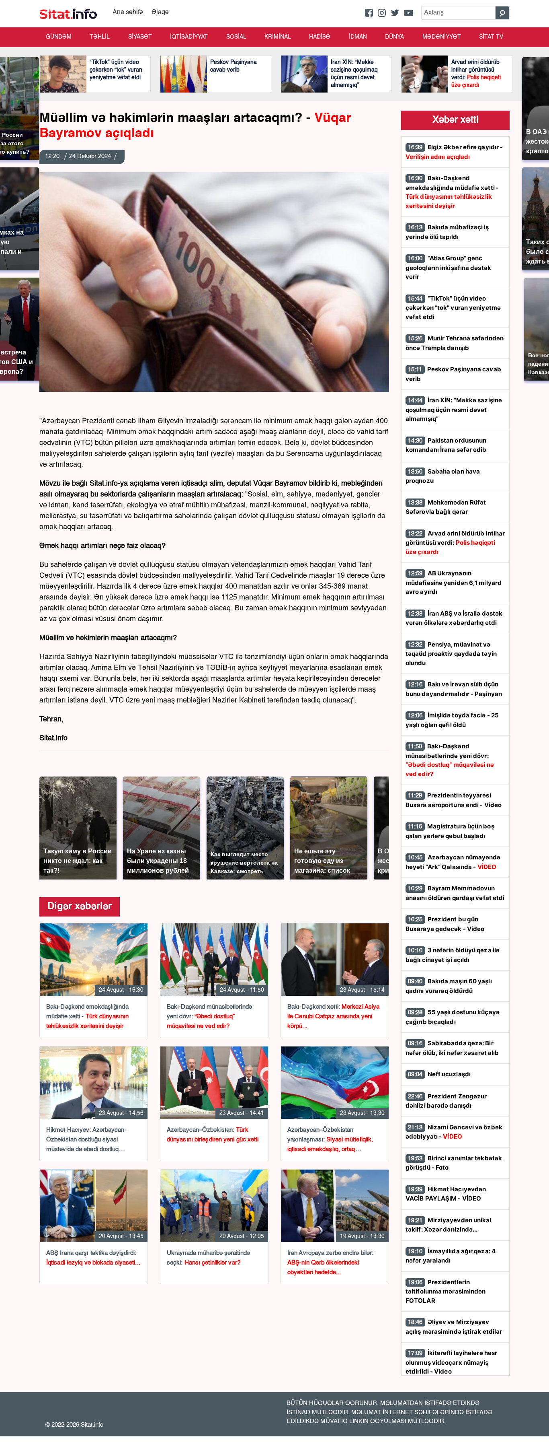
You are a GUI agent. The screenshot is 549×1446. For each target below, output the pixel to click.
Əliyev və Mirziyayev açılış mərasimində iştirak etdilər (454, 1326)
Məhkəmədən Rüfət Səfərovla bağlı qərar (446, 507)
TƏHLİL (100, 37)
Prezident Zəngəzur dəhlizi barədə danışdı (446, 1101)
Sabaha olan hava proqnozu (443, 476)
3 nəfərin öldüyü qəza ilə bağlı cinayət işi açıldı (453, 955)
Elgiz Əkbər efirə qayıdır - (454, 152)
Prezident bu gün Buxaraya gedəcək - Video (445, 924)
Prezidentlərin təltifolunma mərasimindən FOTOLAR (446, 1291)
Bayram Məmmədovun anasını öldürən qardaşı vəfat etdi (455, 893)
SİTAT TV (491, 37)
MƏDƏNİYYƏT (441, 37)
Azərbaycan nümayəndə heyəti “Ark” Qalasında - (453, 862)
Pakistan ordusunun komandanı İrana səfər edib (446, 445)
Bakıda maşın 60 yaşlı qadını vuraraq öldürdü (449, 986)
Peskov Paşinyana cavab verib (453, 374)
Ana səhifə (128, 12)
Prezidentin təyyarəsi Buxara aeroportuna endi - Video (454, 800)
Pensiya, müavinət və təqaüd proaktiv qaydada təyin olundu (451, 654)
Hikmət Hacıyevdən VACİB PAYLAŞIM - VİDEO (446, 1194)
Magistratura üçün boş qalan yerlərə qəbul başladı (450, 831)
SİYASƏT (140, 37)
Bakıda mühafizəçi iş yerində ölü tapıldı (447, 232)
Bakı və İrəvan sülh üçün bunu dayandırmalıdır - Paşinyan (454, 689)
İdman (358, 37)
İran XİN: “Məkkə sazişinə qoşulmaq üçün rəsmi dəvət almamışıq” (454, 409)
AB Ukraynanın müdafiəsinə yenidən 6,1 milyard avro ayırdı (454, 582)
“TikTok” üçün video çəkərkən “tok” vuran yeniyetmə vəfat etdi (453, 308)
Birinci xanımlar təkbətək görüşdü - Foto (454, 1163)
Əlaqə (160, 12)
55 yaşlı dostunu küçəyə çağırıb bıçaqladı (453, 1017)
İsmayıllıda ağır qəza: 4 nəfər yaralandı (451, 1256)
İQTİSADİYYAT (189, 37)
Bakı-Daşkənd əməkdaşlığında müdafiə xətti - (452, 192)
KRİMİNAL (277, 37)
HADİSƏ (319, 37)
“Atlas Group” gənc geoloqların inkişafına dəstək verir (448, 267)
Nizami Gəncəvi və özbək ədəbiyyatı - (454, 1132)
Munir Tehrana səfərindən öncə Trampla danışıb (455, 343)
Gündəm (59, 37)
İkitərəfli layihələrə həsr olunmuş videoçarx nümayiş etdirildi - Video (451, 1362)
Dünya (394, 37)
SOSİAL (236, 37)
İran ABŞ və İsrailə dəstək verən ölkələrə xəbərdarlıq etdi (454, 618)
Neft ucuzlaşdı (439, 1074)
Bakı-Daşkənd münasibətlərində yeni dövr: (450, 760)
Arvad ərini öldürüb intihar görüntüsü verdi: (455, 542)
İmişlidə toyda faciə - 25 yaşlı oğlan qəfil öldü (452, 720)
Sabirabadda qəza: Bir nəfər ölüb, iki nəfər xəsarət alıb (452, 1048)
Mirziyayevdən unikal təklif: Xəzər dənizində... (449, 1225)
